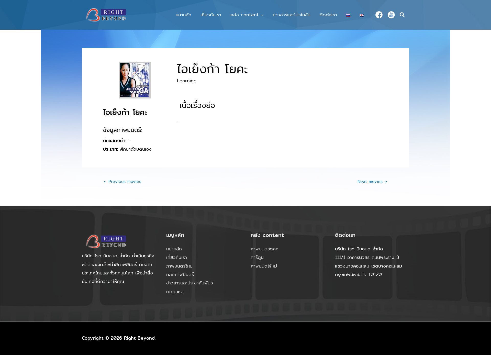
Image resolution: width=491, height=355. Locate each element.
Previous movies (122, 181)
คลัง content (244, 15)
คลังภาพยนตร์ (180, 274)
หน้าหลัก (183, 15)
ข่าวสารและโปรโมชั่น (291, 15)
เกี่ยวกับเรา (210, 15)
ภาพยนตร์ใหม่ (179, 266)
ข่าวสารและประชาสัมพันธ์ (189, 283)
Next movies (372, 181)
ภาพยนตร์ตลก (264, 249)
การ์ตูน (257, 257)
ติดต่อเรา (328, 15)
